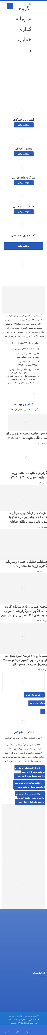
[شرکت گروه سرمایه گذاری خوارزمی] (22, 29)
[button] (10, 6)
